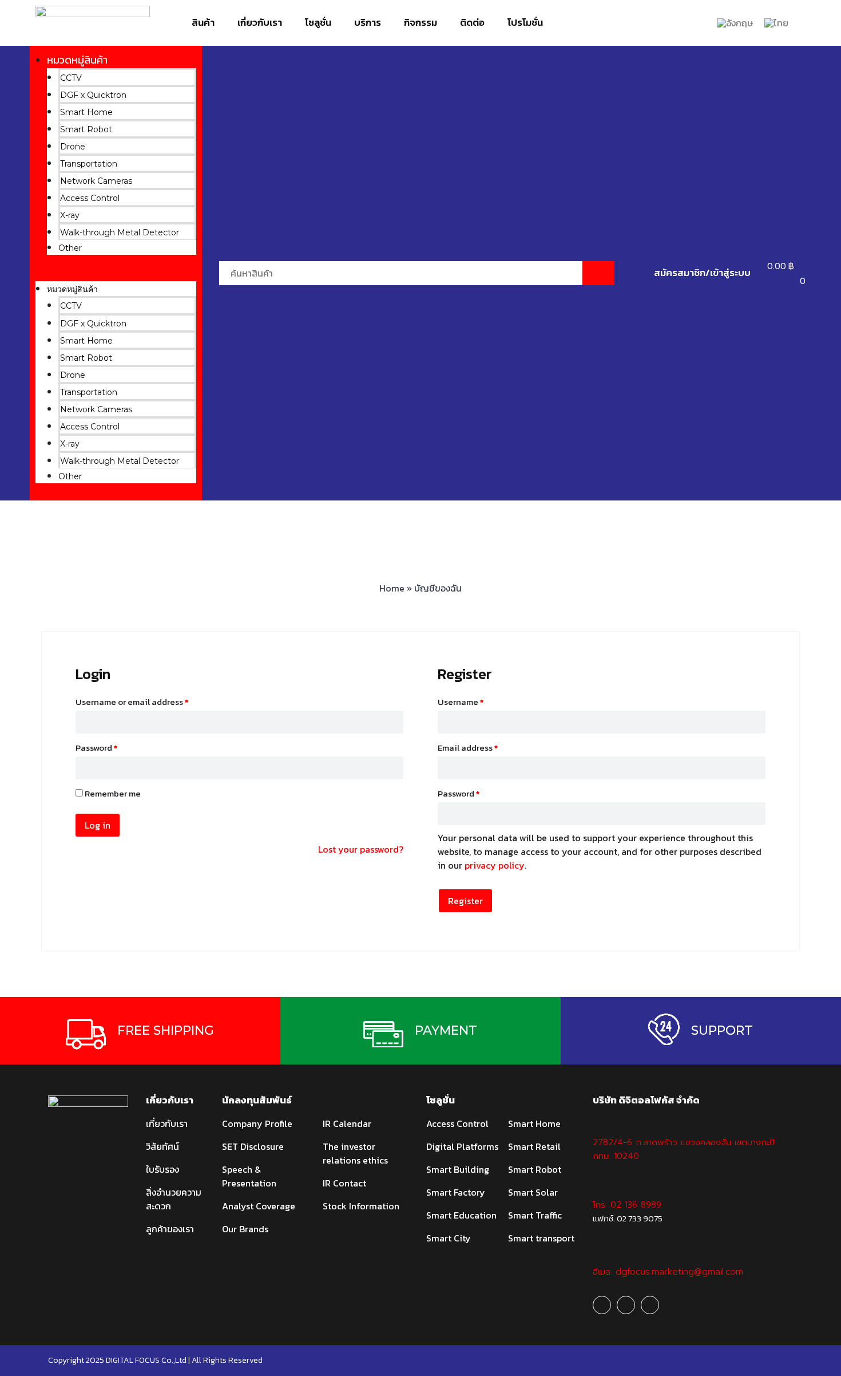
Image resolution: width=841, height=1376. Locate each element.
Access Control (90, 198)
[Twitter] (650, 1305)
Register (465, 901)
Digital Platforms (462, 1146)
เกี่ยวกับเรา (259, 22)
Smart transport (541, 1238)
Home (391, 588)
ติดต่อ (472, 22)
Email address (468, 747)
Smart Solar (533, 1192)
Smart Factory (455, 1192)
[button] (115, 273)
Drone (72, 146)
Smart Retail (534, 1146)
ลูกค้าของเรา (170, 1229)
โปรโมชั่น (525, 22)
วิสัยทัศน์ (162, 1146)
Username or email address (132, 701)
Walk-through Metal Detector (119, 232)
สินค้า (203, 22)
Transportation (88, 164)
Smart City (448, 1238)
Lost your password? (360, 849)
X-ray (70, 215)
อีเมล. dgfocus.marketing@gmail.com (668, 1271)
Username (460, 701)
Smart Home (86, 112)
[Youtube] (626, 1305)
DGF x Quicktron (93, 95)
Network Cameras (96, 181)
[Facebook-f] (602, 1305)
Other (70, 248)
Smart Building (457, 1169)
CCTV (71, 78)
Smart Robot (86, 129)
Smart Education (461, 1215)
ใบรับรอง (162, 1169)
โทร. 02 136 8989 (627, 1204)
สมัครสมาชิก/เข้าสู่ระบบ (702, 272)
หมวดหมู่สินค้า (77, 60)
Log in (97, 825)
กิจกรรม (420, 22)
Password (96, 747)
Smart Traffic (535, 1215)
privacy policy (495, 865)
